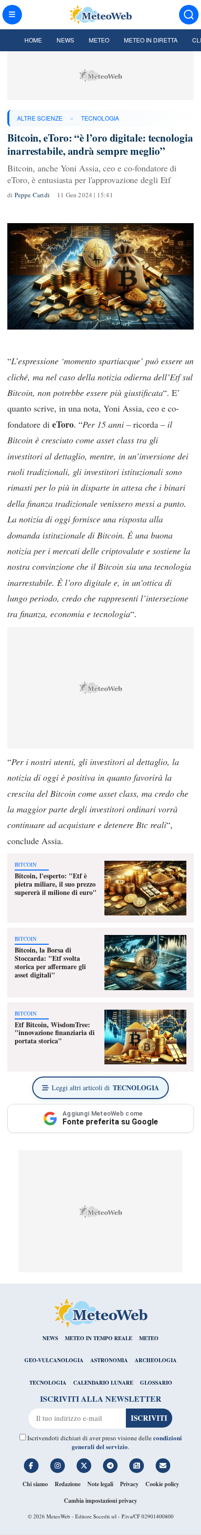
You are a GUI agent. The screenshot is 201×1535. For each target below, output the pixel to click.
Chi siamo (35, 1484)
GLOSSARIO (156, 1383)
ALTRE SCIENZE (39, 118)
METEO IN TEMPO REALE (98, 1338)
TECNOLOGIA (100, 118)
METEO (149, 1338)
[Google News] (136, 1465)
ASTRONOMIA (109, 1360)
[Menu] (12, 14)
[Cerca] (189, 14)
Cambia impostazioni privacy (100, 1500)
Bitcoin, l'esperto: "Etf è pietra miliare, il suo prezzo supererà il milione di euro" (56, 884)
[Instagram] (57, 1465)
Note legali (100, 1484)
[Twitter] (84, 1465)
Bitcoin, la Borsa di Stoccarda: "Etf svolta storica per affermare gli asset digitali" (50, 962)
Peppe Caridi (32, 194)
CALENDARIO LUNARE (103, 1383)
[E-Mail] (163, 1465)
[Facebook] (31, 1465)
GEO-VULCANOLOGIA (53, 1360)
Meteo (99, 40)
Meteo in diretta (151, 40)
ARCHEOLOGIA (156, 1360)
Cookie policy (162, 1484)
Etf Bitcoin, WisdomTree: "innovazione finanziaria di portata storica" (55, 1032)
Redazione (67, 1484)
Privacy (129, 1484)
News (65, 40)
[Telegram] (110, 1465)
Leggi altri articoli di (105, 1087)
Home (33, 40)
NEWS (50, 1338)
